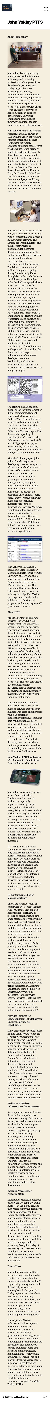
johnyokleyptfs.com (19, 1397)
